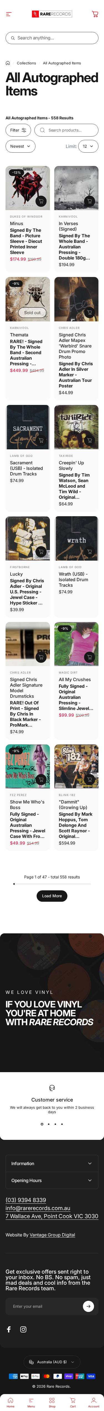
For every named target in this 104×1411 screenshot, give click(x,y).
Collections (26, 63)
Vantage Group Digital (52, 1235)
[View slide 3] (55, 1124)
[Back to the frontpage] (8, 63)
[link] (52, 1216)
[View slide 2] (48, 1124)
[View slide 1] (42, 1124)
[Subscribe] (88, 1306)
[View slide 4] (62, 1124)
